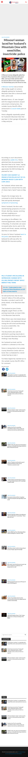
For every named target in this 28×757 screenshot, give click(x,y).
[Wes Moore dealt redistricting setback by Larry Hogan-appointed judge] (4, 547)
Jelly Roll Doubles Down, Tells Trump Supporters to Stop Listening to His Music (16, 617)
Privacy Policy (21, 752)
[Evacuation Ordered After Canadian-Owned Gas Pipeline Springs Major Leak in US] (4, 496)
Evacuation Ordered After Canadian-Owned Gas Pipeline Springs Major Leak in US (16, 498)
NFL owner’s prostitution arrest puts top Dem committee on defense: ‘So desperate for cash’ (16, 566)
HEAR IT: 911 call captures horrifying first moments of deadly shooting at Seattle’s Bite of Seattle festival (16, 446)
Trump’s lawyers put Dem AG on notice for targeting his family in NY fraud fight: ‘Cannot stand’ (16, 481)
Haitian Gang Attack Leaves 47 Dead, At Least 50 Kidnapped (16, 582)
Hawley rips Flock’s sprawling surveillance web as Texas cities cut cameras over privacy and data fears (15, 429)
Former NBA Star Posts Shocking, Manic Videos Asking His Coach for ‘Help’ (16, 532)
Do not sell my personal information (13, 753)
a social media (15, 109)
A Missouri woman (8, 87)
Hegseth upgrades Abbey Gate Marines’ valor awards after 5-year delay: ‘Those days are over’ (16, 516)
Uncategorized (5, 37)
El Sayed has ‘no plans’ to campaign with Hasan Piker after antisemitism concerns (16, 375)
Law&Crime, (14, 160)
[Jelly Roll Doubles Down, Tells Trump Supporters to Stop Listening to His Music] (4, 615)
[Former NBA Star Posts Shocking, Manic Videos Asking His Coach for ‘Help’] (4, 531)
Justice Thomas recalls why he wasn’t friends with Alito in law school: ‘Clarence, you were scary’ (16, 463)
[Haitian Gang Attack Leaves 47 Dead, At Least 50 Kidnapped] (4, 581)
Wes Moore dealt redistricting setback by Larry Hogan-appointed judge (16, 549)
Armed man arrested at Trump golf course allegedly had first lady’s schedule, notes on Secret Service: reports (15, 393)
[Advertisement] (14, 19)
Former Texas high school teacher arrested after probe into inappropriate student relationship (16, 599)
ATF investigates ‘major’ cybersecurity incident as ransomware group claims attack (16, 411)
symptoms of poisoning (10, 203)
